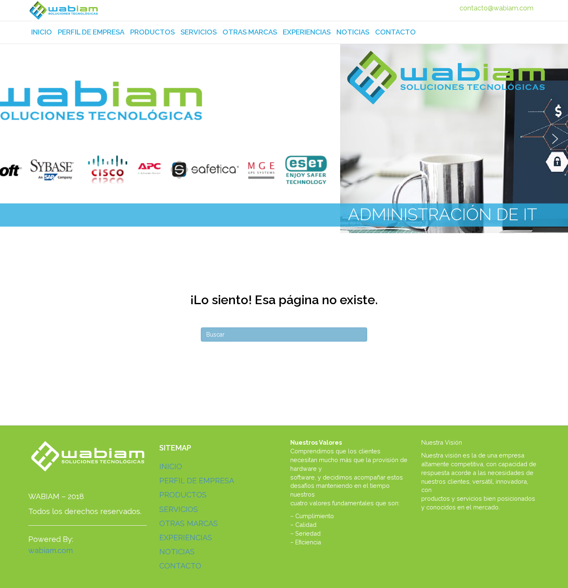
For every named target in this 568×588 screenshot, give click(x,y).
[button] (13, 138)
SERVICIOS (198, 32)
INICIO (41, 32)
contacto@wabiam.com (496, 8)
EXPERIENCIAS (307, 32)
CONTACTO (395, 32)
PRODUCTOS (152, 32)
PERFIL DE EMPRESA (91, 32)
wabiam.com (50, 550)
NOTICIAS (352, 32)
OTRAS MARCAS (249, 32)
